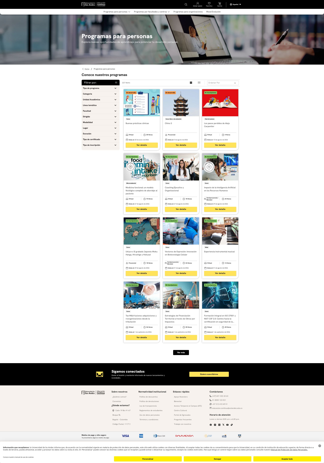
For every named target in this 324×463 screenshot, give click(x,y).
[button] (100, 88)
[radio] (191, 83)
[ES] (235, 4)
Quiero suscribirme (209, 374)
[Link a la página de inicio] (87, 69)
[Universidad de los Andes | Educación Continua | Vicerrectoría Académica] (93, 394)
